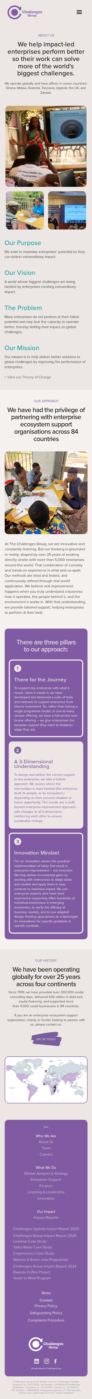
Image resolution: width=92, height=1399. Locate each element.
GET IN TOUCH (46, 1039)
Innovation (46, 1198)
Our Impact (46, 1211)
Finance (46, 1186)
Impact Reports (46, 1217)
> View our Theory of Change (27, 377)
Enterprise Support (46, 1179)
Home (46, 1127)
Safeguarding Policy (46, 1313)
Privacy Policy (46, 1306)
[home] (23, 12)
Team (46, 1148)
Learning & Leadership (46, 1192)
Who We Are (46, 1136)
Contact (46, 1300)
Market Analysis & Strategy (46, 1173)
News (46, 1292)
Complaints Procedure (46, 1320)
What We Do (46, 1167)
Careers (46, 1154)
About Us (46, 1142)
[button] (79, 12)
